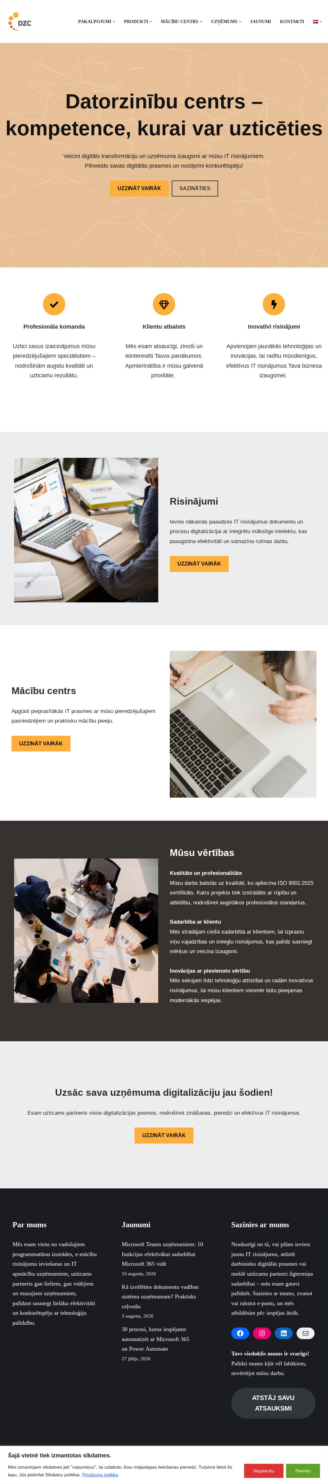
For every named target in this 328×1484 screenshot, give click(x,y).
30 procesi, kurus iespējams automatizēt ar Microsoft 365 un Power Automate (155, 1339)
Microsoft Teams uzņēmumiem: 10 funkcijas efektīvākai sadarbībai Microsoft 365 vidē (162, 1254)
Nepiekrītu (263, 1470)
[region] (164, 1465)
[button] (114, 22)
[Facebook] (240, 1333)
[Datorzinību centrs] (20, 21)
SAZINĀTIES (194, 188)
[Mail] (306, 1333)
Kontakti (292, 21)
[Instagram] (262, 1333)
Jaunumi (260, 21)
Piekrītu (303, 1470)
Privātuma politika (100, 1474)
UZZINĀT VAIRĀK (139, 188)
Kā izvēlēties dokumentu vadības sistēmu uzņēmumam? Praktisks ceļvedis (160, 1297)
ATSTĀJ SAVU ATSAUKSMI (273, 1403)
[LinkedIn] (284, 1333)
